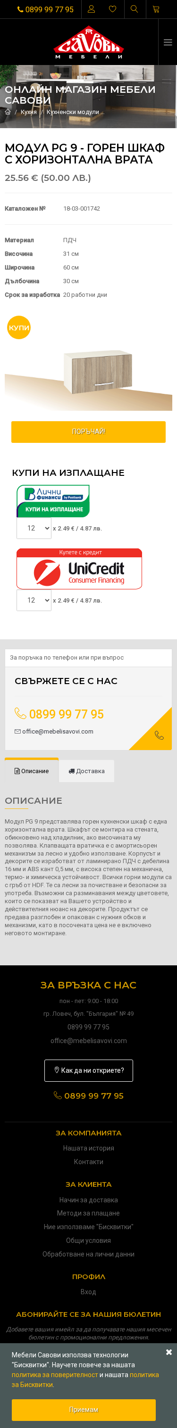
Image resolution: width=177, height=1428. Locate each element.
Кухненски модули (73, 111)
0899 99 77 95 (49, 9)
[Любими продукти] (113, 9)
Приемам (83, 1409)
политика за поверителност (55, 1375)
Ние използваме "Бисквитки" (89, 1227)
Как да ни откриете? (92, 1070)
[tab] (32, 771)
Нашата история (88, 1148)
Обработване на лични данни (88, 1254)
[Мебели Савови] (88, 42)
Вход (88, 1292)
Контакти (88, 1162)
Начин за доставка (88, 1200)
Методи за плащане (88, 1213)
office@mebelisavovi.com (57, 731)
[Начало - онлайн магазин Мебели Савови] (8, 111)
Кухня (29, 111)
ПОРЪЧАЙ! (88, 431)
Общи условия (88, 1240)
